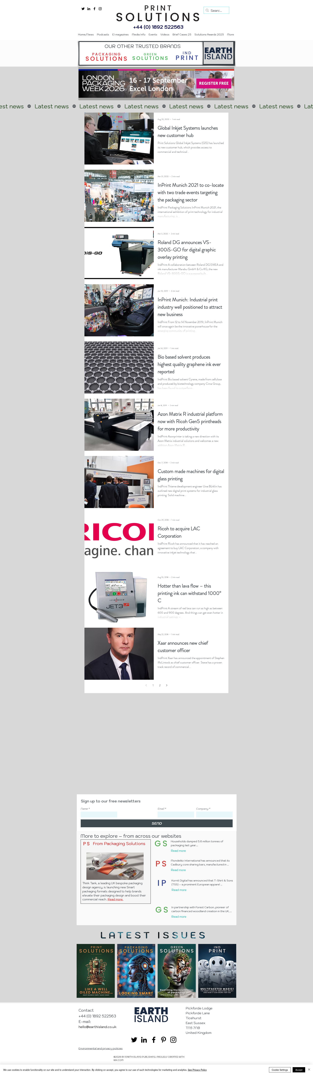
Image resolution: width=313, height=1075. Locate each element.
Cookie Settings (280, 1069)
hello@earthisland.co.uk (97, 1027)
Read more (178, 851)
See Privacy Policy (197, 1069)
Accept (298, 1069)
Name (85, 808)
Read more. (115, 899)
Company (203, 808)
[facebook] (94, 9)
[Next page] (167, 685)
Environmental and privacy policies (101, 1048)
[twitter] (83, 9)
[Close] (309, 1069)
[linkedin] (89, 9)
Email (162, 808)
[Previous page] (146, 685)
